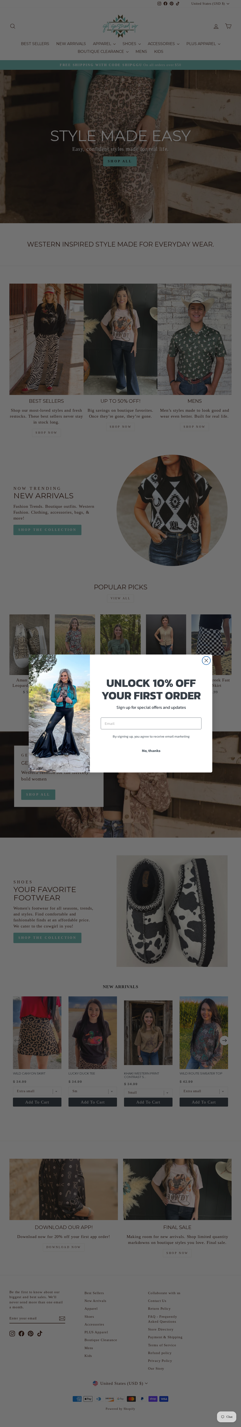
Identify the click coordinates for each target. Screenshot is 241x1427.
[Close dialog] (206, 660)
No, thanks (151, 750)
